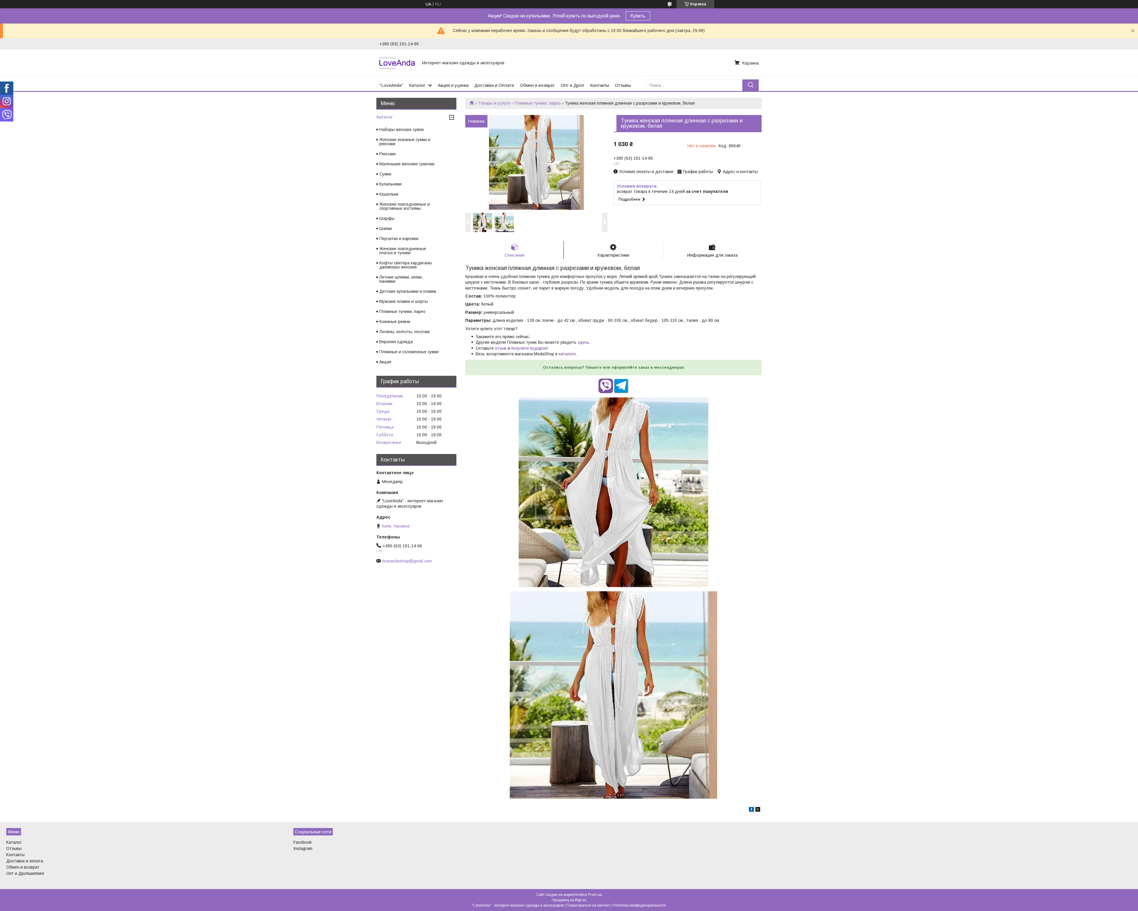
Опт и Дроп (572, 85)
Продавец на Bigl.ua (569, 900)
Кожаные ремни (394, 321)
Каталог (417, 85)
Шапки (385, 228)
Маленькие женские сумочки (406, 164)
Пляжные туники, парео (537, 103)
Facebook (302, 842)
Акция (385, 361)
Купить (637, 15)
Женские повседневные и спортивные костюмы (404, 206)
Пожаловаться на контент (588, 905)
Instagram (302, 848)
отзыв (500, 348)
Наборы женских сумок (401, 129)
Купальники (390, 184)
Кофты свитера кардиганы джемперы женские (405, 264)
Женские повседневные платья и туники (402, 250)
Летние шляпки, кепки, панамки (401, 279)
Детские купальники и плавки (407, 291)
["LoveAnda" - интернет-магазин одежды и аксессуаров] (397, 62)
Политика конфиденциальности (639, 905)
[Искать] (750, 85)
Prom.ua (595, 895)
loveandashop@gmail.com (407, 561)
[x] (757, 810)
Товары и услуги (494, 103)
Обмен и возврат (537, 85)
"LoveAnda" (391, 85)
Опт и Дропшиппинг (25, 873)
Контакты (599, 85)
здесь (583, 342)
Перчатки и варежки (398, 238)
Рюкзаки (387, 153)
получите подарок (528, 348)
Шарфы (386, 218)
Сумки (385, 174)
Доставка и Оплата (494, 85)
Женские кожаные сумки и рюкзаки (404, 141)
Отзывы (623, 85)
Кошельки (388, 194)
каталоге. (568, 353)
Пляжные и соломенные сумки (409, 351)
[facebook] (751, 810)
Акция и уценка (453, 85)
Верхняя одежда (396, 341)
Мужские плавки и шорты (403, 301)
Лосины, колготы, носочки (404, 331)
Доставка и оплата (24, 861)
